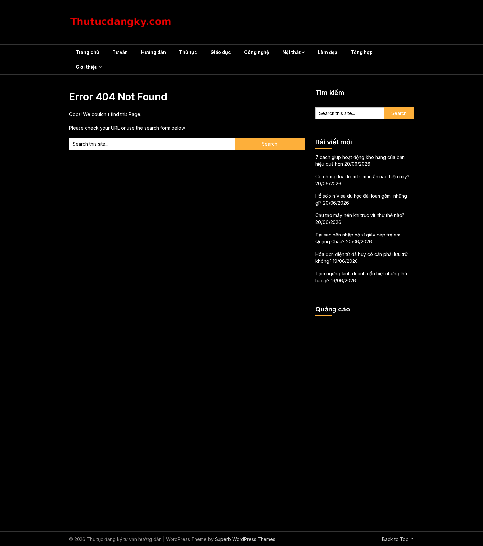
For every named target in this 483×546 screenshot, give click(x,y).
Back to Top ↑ (398, 539)
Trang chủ (87, 52)
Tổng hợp (362, 52)
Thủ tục (188, 52)
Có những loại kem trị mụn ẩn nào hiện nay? (362, 176)
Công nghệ (256, 52)
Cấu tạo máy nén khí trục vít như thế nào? (359, 215)
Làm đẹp (327, 52)
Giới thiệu (87, 67)
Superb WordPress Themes (245, 539)
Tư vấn (120, 52)
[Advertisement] (364, 419)
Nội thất (291, 52)
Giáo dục (220, 52)
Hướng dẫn (153, 52)
